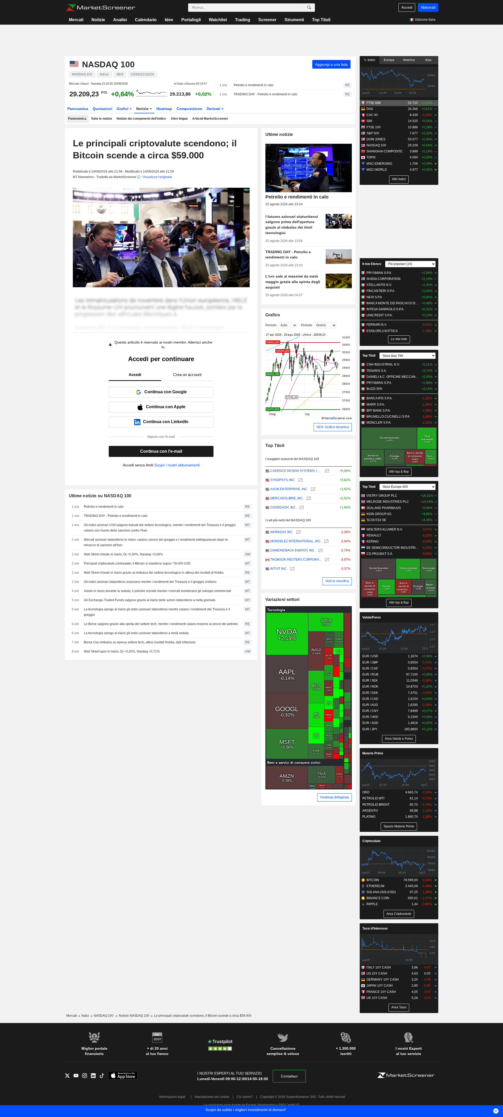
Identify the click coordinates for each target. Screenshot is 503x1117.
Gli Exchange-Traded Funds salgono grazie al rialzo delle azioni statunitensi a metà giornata (149, 600)
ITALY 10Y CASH (379, 967)
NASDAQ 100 (376, 145)
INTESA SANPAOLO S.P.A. (385, 309)
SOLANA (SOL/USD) (381, 892)
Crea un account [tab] (187, 374)
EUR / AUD (370, 705)
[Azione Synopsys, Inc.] (300, 480)
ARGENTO (370, 810)
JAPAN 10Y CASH (380, 985)
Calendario (146, 20)
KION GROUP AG (379, 514)
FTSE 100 (374, 127)
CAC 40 (372, 115)
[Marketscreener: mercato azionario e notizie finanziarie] (100, 8)
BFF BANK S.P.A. (379, 410)
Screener (267, 20)
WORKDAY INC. (281, 532)
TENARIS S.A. (377, 371)
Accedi (406, 7)
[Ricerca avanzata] (309, 7)
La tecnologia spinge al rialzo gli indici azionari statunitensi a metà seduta (136, 633)
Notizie (98, 20)
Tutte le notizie (101, 118)
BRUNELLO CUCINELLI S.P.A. (388, 416)
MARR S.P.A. (376, 404)
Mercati (76, 20)
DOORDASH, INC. (283, 507)
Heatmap (164, 109)
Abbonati (428, 7)
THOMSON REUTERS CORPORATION (296, 559)
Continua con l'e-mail (161, 451)
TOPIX (371, 157)
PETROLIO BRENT (376, 804)
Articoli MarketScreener (210, 118)
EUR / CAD (370, 699)
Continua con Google (165, 392)
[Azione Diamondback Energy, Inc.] (319, 550)
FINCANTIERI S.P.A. (381, 291)
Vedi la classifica (337, 581)
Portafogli (191, 20)
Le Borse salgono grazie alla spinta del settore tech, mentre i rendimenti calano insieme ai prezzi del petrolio (161, 624)
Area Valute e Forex (399, 738)
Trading (242, 20)
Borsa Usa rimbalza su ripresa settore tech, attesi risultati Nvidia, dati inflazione (140, 642)
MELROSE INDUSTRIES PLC (388, 502)
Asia (428, 60)
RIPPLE (372, 904)
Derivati (214, 109)
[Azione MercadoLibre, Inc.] (308, 498)
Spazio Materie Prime (399, 826)
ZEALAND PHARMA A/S (384, 508)
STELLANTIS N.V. (379, 285)
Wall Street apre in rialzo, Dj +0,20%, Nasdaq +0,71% (122, 651)
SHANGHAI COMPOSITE (384, 151)
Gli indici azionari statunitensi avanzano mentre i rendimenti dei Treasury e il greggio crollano (150, 582)
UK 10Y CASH (377, 998)
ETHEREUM (375, 886)
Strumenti (294, 20)
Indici (371, 60)
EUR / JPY (369, 729)
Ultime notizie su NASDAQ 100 (100, 496)
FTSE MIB (374, 103)
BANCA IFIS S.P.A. (379, 398)
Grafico (272, 315)
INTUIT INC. (278, 569)
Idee (169, 20)
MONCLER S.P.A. (379, 422)
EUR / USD (370, 656)
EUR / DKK (370, 693)
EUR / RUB (370, 674)
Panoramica (77, 109)
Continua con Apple (165, 407)
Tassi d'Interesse (375, 928)
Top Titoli (321, 20)
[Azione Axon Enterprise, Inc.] (312, 489)
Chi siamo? (245, 1097)
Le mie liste (399, 339)
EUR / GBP (370, 662)
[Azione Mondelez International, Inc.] (326, 541)
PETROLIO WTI (373, 798)
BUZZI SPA (374, 389)
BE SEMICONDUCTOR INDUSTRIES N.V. (393, 548)
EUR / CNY (370, 711)
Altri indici (399, 179)
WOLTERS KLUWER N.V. (385, 529)
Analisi (120, 20)
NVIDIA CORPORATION (384, 279)
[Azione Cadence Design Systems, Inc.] (326, 471)
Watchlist (218, 20)
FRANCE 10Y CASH (381, 992)
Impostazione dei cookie (212, 1097)
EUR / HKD (370, 717)
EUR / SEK (370, 680)
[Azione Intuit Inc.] (291, 569)
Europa (389, 60)
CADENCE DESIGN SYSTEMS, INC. (296, 471)
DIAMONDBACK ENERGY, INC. (292, 550)
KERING (373, 541)
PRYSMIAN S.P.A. (379, 273)
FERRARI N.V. (377, 325)
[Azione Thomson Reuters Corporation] (326, 559)
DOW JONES (376, 139)
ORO (365, 792)
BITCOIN (373, 880)
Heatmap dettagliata (334, 797)
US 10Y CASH (377, 973)
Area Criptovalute (398, 914)
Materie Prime (372, 753)
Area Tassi (398, 1007)
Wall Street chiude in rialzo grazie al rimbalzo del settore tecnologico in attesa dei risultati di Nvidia (153, 572)
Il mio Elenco (371, 264)
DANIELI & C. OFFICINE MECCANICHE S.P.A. (393, 377)
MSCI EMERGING (379, 163)
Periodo (271, 325)
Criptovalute (371, 841)
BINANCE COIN (378, 898)
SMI (369, 121)
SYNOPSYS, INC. (283, 480)
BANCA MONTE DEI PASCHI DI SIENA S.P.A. (393, 303)
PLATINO (368, 817)
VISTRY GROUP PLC (382, 495)
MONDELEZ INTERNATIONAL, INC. (295, 541)
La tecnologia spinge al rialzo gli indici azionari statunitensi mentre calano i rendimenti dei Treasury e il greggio (157, 612)
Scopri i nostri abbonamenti (177, 465)
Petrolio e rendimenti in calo (254, 85)
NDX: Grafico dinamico (332, 427)
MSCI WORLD (377, 170)
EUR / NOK (370, 686)
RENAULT (374, 535)
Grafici (123, 109)
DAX (370, 109)
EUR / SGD (370, 723)
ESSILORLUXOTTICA (382, 331)
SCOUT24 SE (376, 520)
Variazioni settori (282, 599)
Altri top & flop (399, 471)
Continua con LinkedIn (165, 421)
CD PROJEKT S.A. (380, 554)
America (409, 60)
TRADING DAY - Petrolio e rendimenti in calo (265, 94)
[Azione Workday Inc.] (297, 532)
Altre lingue (179, 118)
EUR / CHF (370, 668)
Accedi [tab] (135, 374)
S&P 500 (373, 133)
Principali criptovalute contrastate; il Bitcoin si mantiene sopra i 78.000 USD (137, 563)
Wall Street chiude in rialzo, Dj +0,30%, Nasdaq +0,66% (123, 554)
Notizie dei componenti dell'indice (141, 118)
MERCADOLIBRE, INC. (287, 498)
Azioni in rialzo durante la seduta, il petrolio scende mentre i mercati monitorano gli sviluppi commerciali (157, 591)
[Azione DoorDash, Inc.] (301, 507)
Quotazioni (102, 109)
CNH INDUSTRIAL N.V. (383, 364)
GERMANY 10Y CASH (383, 979)
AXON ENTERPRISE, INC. (289, 489)
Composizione (189, 109)
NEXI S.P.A (374, 297)
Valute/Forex (371, 617)
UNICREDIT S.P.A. (380, 315)
